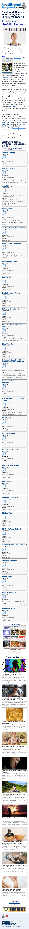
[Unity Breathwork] (4, 596)
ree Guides (8, 24)
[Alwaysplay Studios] (4, 172)
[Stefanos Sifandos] (4, 564)
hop (16, 24)
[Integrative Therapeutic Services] (4, 386)
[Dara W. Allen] (4, 281)
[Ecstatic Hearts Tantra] (4, 296)
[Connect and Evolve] (4, 265)
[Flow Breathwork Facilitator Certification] (4, 330)
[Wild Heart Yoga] (4, 612)
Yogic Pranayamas (7, 126)
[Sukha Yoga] (4, 580)
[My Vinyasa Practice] (4, 453)
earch (23, 24)
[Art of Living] (4, 189)
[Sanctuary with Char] (4, 501)
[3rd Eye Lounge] (4, 156)
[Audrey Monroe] (4, 212)
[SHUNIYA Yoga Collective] (4, 532)
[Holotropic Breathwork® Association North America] (4, 365)
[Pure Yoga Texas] (4, 485)
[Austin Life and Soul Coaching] (4, 231)
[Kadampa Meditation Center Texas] (4, 404)
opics (11, 26)
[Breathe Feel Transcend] (4, 247)
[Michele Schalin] (4, 437)
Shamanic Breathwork (18, 128)
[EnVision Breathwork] (4, 312)
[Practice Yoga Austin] (4, 469)
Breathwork (17, 58)
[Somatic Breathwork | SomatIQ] (4, 548)
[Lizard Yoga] (4, 421)
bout (18, 26)
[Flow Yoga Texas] (4, 347)
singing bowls (13, 106)
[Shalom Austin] (4, 516)
